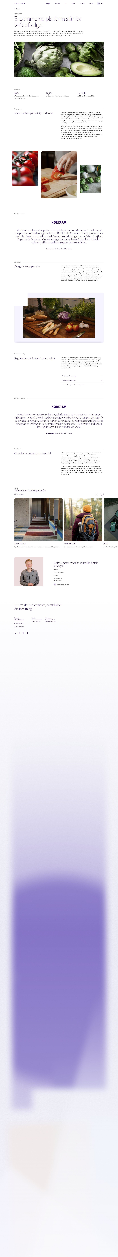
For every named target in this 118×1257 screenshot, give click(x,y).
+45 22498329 (58, 580)
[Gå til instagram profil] (23, 633)
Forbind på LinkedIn (63, 584)
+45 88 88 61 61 (19, 619)
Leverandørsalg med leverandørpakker (73, 385)
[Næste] (102, 494)
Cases (48, 3)
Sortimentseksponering (69, 376)
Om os (91, 3)
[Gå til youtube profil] (19, 633)
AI (65, 3)
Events (82, 3)
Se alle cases (20, 494)
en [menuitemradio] (102, 3)
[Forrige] (96, 494)
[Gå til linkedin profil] (15, 633)
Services (57, 3)
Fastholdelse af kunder (69, 380)
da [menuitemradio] (99, 3)
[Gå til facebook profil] (27, 633)
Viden (73, 3)
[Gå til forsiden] (19, 3)
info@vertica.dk (19, 623)
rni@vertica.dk (58, 578)
